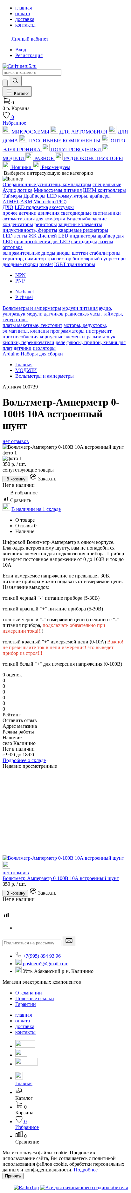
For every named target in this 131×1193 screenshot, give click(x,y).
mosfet (46, 264)
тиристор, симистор (24, 258)
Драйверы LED (40, 196)
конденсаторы (18, 224)
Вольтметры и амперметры (32, 308)
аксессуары (61, 207)
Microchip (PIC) (49, 201)
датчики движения (39, 213)
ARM (26, 201)
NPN (20, 275)
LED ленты (15, 235)
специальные (107, 184)
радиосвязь (77, 313)
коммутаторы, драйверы (84, 196)
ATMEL (11, 201)
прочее (10, 213)
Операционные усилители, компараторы (47, 184)
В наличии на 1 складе (36, 509)
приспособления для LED (42, 241)
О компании (28, 992)
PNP (20, 281)
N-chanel (24, 291)
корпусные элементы (63, 336)
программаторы (67, 331)
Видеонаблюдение (86, 218)
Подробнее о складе (24, 760)
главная (23, 1015)
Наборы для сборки (42, 353)
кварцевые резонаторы (83, 230)
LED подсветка (31, 207)
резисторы (45, 224)
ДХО (8, 207)
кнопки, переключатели (28, 342)
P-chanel (24, 297)
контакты (25, 1032)
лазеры (105, 241)
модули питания (80, 308)
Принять (13, 1176)
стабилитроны (105, 253)
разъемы (96, 336)
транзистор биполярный (73, 258)
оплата (22, 1020)
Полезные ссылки (34, 998)
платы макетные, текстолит (32, 325)
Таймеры (12, 196)
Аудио (9, 190)
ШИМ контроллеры (104, 190)
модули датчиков (45, 313)
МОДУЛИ (26, 370)
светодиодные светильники (91, 213)
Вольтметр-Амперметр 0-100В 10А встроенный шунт (61, 878)
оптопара (13, 247)
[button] (71, 1095)
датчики (22, 348)
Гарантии (25, 1004)
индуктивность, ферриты (30, 230)
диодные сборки (20, 264)
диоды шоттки (72, 253)
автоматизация (19, 218)
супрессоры (114, 258)
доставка (24, 1026)
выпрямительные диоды (29, 253)
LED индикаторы (77, 235)
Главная (23, 364)
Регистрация (29, 55)
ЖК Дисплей (43, 235)
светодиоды (84, 241)
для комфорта (50, 218)
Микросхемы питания (58, 190)
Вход (20, 49)
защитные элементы (80, 224)
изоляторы (44, 348)
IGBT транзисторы (74, 264)
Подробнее (86, 1169)
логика (24, 190)
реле (60, 342)
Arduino (11, 353)
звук (110, 336)
